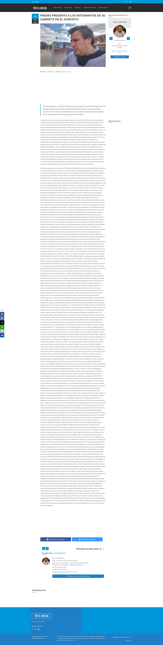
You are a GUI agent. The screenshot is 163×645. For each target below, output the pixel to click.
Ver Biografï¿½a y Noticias (120, 56)
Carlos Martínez (59, 553)
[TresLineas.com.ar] (41, 7)
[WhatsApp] (2, 327)
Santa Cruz (51, 71)
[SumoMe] (2, 335)
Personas (77, 7)
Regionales (68, 7)
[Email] (2, 331)
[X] (2, 322)
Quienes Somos (117, 637)
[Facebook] (124, 1)
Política (44, 71)
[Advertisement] (73, 90)
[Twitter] (127, 1)
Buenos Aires (57, 7)
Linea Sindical (103, 7)
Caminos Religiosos (89, 7)
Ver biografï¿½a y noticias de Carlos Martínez (78, 576)
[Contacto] (130, 1)
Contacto (128, 640)
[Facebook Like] (2, 318)
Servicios (126, 637)
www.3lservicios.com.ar (38, 638)
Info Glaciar (59, 71)
